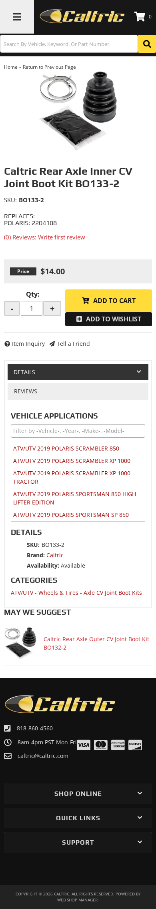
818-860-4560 (35, 728)
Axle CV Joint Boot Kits (113, 592)
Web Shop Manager (77, 900)
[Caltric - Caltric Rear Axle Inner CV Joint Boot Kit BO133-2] (78, 111)
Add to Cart (114, 300)
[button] (78, 44)
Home (11, 67)
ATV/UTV (22, 592)
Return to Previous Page (49, 67)
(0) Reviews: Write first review (44, 237)
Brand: (36, 555)
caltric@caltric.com (43, 756)
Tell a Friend (73, 343)
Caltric (55, 555)
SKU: (10, 200)
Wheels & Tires (58, 592)
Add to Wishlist (113, 319)
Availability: (43, 565)
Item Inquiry (28, 343)
